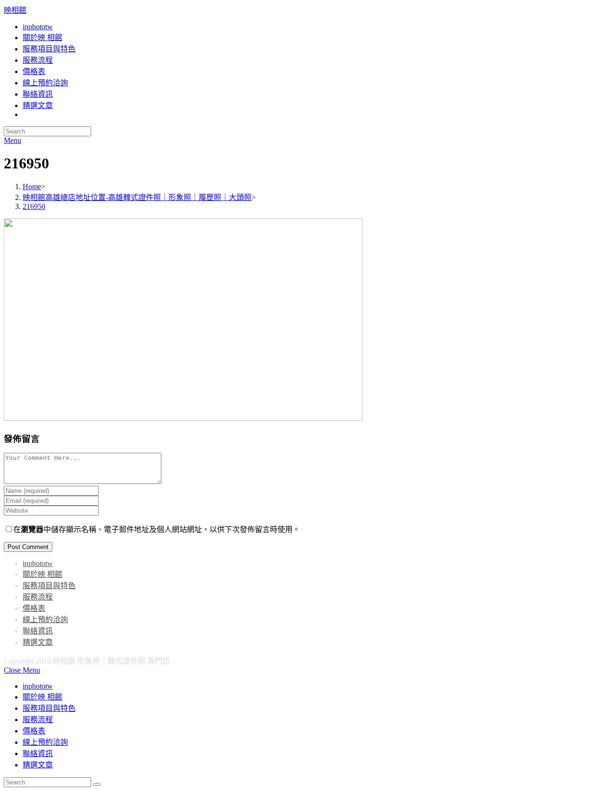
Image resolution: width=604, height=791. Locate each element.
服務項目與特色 (49, 586)
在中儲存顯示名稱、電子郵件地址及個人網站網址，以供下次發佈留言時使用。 (156, 529)
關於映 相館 (42, 574)
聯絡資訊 (38, 631)
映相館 (15, 10)
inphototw (38, 563)
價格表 (34, 608)
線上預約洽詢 (45, 620)
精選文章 (38, 642)
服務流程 (38, 597)
